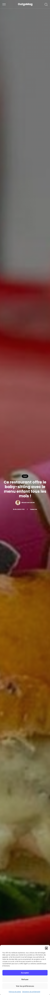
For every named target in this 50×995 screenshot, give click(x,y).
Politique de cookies (15, 992)
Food (25, 476)
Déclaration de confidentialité (31, 992)
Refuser (25, 979)
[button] (46, 948)
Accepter (25, 973)
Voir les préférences (25, 986)
